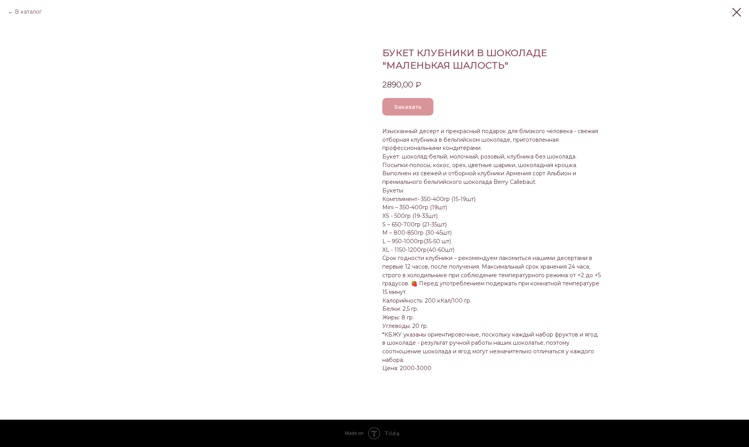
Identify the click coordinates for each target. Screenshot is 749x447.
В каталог (28, 11)
